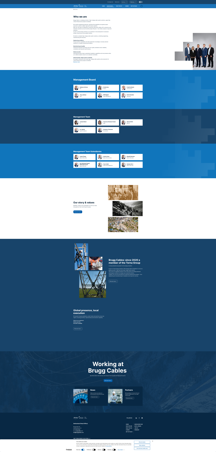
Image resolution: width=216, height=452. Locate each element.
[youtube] (142, 418)
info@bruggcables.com (78, 432)
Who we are (129, 426)
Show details (120, 449)
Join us (123, 2)
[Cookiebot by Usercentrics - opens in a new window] (69, 450)
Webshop (132, 2)
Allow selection (142, 445)
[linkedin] (135, 418)
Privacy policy (109, 446)
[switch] (94, 450)
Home (127, 424)
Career (128, 429)
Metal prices (137, 426)
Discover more (77, 211)
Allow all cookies (142, 442)
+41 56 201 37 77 (79, 431)
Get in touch (129, 431)
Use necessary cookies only (142, 448)
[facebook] (139, 418)
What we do (129, 428)
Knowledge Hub (138, 424)
